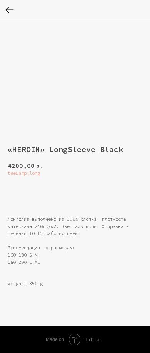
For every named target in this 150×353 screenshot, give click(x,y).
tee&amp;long (24, 173)
